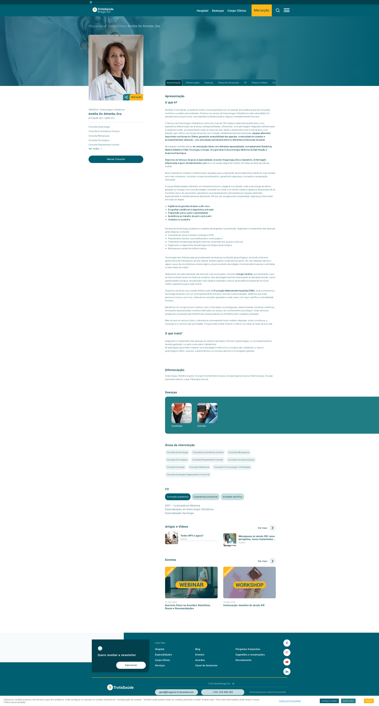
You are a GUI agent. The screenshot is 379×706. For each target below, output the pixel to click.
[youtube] (286, 662)
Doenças (218, 10)
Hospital (202, 10)
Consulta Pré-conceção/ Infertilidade (232, 467)
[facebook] (286, 643)
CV (245, 82)
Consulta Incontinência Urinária (104, 131)
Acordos (200, 660)
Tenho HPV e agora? (192, 535)
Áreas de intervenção (228, 82)
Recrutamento (244, 660)
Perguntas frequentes (248, 649)
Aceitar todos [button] (348, 701)
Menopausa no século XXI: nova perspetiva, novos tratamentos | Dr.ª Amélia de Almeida (257, 538)
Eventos (199, 654)
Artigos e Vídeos (260, 82)
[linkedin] (286, 671)
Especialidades (163, 654)
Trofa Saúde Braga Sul (219, 683)
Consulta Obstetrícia (199, 467)
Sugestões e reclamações (250, 654)
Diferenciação (192, 82)
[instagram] (286, 652)
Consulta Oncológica (99, 140)
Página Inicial (97, 26)
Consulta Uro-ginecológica (241, 459)
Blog (197, 649)
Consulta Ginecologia (99, 126)
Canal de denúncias (206, 665)
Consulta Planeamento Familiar (104, 144)
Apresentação (174, 82)
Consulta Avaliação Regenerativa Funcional (188, 474)
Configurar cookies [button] (329, 701)
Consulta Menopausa (99, 136)
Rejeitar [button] (369, 701)
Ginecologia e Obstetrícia (112, 109)
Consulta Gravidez (176, 467)
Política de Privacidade (290, 701)
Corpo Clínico (237, 10)
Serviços (160, 665)
